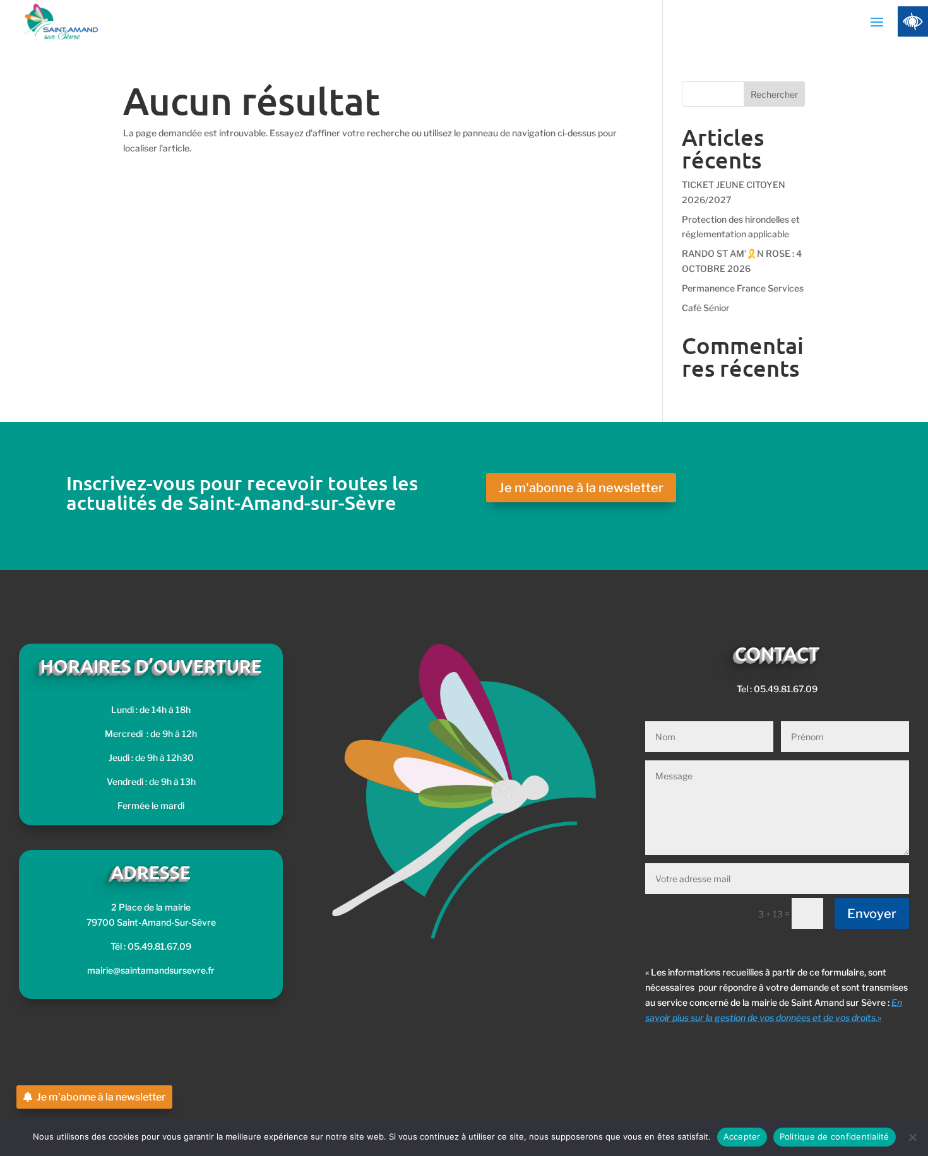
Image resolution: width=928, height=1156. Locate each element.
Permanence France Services (743, 288)
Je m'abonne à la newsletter (581, 487)
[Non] (912, 1137)
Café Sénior (706, 307)
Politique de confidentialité (834, 1136)
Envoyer (871, 913)
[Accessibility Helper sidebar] (913, 21)
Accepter (742, 1136)
